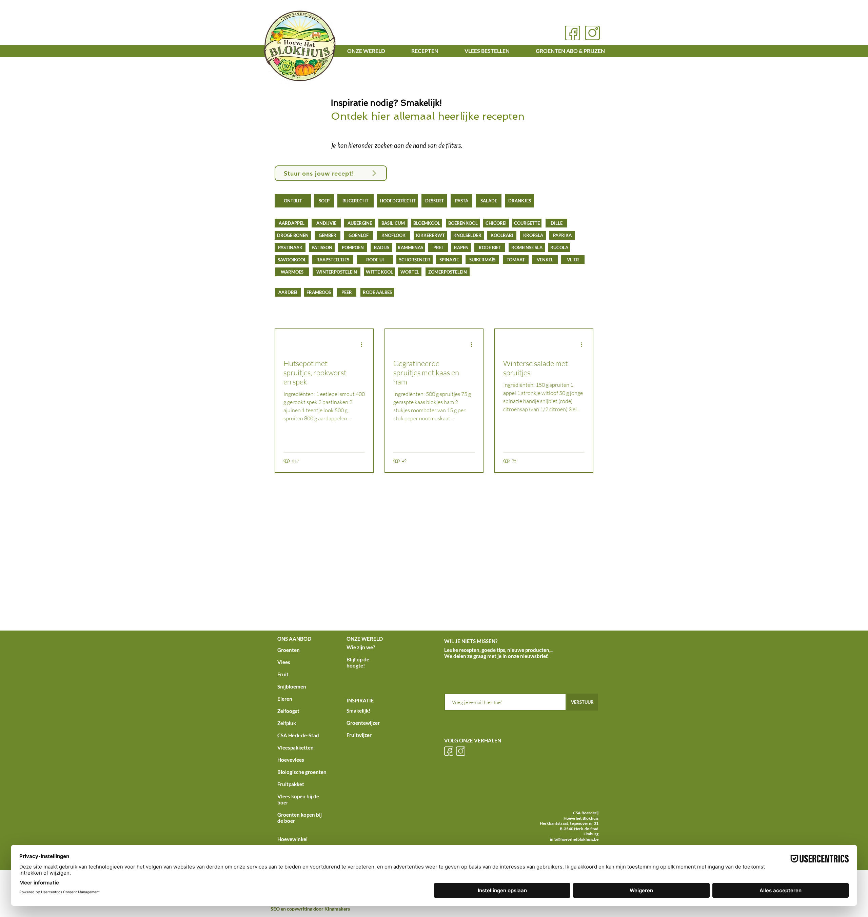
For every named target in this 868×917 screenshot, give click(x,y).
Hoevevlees (290, 760)
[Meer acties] (364, 344)
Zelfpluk (286, 723)
